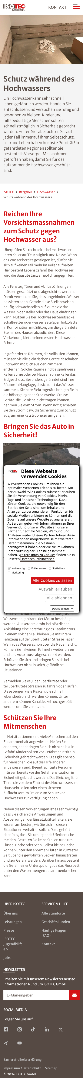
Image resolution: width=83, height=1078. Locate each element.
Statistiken (59, 568)
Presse (8, 930)
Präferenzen (38, 568)
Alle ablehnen (59, 598)
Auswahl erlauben (55, 589)
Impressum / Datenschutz (22, 1068)
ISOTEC (8, 192)
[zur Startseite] (14, 7)
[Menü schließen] (76, 7)
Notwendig (18, 568)
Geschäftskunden (56, 922)
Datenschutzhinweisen (37, 559)
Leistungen (12, 922)
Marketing (17, 572)
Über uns (10, 913)
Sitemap (51, 1068)
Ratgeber (25, 192)
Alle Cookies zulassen (52, 580)
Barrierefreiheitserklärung (22, 1060)
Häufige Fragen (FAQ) (54, 933)
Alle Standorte (53, 913)
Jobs (7, 957)
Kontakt (57, 7)
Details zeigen (60, 608)
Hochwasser (46, 192)
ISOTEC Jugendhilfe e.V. (13, 944)
